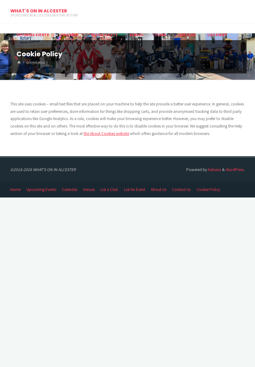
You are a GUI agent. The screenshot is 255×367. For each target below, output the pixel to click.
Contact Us (181, 189)
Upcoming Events (41, 189)
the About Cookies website (106, 133)
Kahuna (214, 169)
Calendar (69, 189)
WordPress (235, 169)
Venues (89, 189)
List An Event (134, 189)
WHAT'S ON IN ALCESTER (38, 11)
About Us (158, 189)
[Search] (16, 58)
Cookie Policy (208, 189)
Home (15, 189)
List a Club (109, 189)
